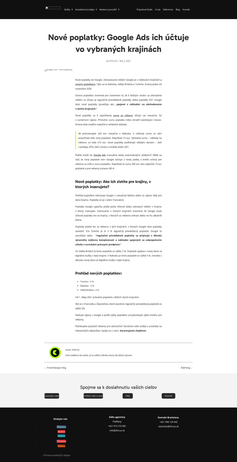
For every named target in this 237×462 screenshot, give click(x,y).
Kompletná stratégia (84, 9)
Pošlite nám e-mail (93, 396)
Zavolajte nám (51, 396)
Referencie (168, 9)
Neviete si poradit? (108, 9)
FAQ (128, 396)
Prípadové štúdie (144, 9)
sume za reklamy (123, 115)
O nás (157, 9)
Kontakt (186, 9)
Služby (67, 9)
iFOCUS (113, 60)
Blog (178, 9)
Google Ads (100, 155)
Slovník (168, 396)
